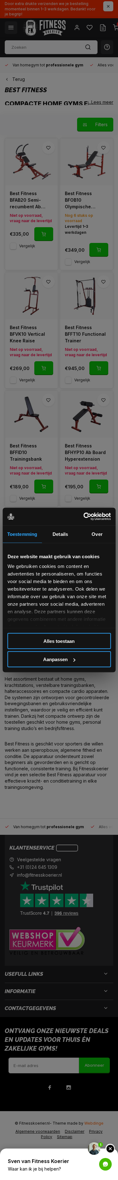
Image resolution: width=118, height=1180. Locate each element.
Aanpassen (55, 659)
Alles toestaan (59, 640)
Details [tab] (60, 534)
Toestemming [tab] (22, 534)
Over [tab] (97, 534)
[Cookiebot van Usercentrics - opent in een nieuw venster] (84, 517)
